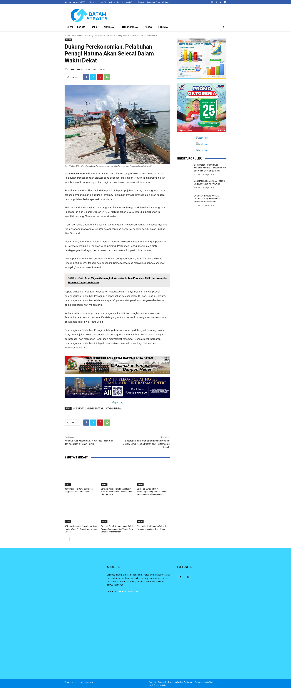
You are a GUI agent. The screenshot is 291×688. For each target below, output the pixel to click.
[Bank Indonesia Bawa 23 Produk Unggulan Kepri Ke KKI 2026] (81, 474)
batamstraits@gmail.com (131, 591)
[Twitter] (216, 2)
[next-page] (71, 539)
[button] (222, 27)
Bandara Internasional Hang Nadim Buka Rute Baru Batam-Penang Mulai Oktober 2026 (116, 491)
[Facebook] (208, 2)
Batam (104, 484)
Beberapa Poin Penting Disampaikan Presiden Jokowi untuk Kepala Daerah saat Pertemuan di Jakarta (146, 443)
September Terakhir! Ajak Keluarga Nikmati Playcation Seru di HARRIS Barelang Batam (210, 168)
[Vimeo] (220, 2)
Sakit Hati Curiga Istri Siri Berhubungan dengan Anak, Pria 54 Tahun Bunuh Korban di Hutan (152, 491)
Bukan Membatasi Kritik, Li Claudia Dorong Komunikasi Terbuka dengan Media (207, 199)
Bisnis (67, 484)
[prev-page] (66, 539)
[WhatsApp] (107, 77)
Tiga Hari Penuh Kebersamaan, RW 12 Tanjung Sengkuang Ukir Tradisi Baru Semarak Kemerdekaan (117, 529)
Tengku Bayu (77, 69)
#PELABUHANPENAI (95, 408)
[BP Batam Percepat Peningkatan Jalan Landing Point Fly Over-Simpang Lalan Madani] (81, 511)
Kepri (74, 35)
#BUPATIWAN (78, 408)
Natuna (81, 35)
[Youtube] (224, 2)
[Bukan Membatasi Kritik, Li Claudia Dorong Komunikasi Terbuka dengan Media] (184, 199)
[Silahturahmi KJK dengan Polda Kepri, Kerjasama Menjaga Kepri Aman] (153, 511)
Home (67, 35)
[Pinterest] (100, 77)
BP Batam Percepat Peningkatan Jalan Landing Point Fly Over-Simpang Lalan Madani (81, 529)
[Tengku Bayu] (67, 69)
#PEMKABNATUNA (113, 408)
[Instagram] (212, 2)
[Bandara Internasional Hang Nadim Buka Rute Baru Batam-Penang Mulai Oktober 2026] (117, 474)
